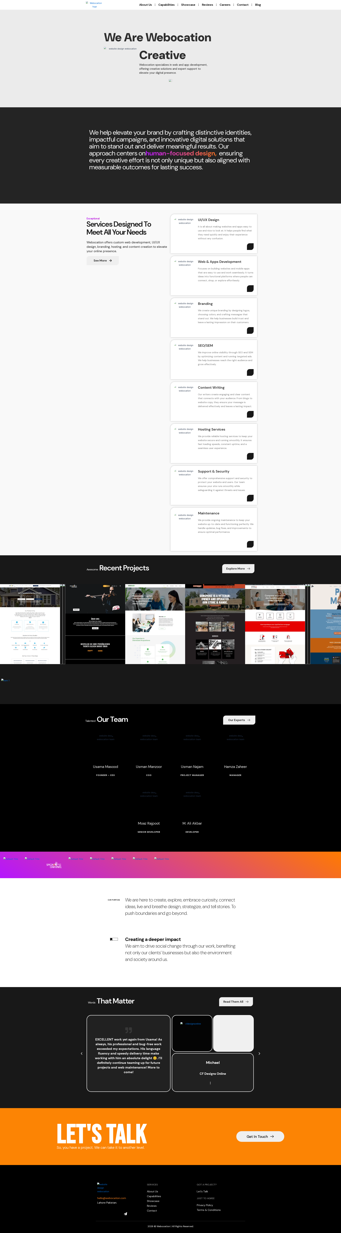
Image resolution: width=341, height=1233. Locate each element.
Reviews (207, 5)
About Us (145, 5)
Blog (258, 5)
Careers (225, 5)
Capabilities (166, 5)
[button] (81, 1053)
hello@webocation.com (111, 1198)
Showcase (188, 5)
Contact (243, 5)
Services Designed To (119, 224)
